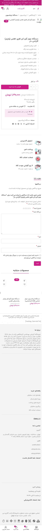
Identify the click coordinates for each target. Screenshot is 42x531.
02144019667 (36, 445)
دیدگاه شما (36, 212)
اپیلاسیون (23, 15)
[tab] (37, 178)
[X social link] (21, 124)
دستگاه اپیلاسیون (11, 15)
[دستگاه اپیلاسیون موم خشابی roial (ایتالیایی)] (31, 287)
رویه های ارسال (35, 399)
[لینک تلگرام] (13, 124)
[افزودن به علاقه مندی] (24, 284)
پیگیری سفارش (35, 406)
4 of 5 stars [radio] (25, 208)
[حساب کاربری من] (7, 8)
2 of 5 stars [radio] (28, 208)
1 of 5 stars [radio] (30, 208)
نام (39, 237)
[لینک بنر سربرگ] (21, 2)
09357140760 (35, 449)
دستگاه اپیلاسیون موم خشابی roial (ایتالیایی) (32, 300)
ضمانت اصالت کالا (34, 410)
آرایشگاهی (32, 15)
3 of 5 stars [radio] (27, 208)
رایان (12, 516)
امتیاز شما (37, 208)
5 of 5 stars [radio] (23, 208)
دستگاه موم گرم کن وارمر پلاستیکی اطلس (11, 300)
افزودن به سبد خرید (15, 87)
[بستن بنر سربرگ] (2, 2)
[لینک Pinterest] (18, 124)
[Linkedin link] (15, 124)
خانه (39, 15)
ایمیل (38, 246)
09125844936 (35, 454)
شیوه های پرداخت (34, 403)
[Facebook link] (24, 124)
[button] (40, 21)
